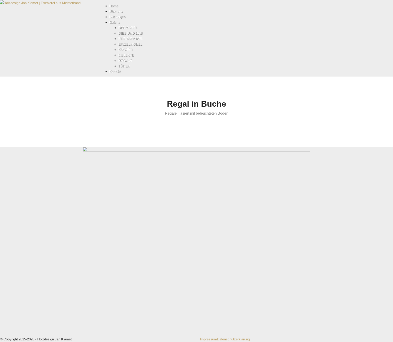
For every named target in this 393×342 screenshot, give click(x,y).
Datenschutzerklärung (233, 339)
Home (113, 6)
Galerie (114, 22)
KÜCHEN (125, 49)
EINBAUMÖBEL (130, 39)
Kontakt (115, 71)
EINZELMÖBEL (130, 44)
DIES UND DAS (130, 33)
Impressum (208, 339)
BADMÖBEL (127, 28)
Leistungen (117, 17)
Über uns (116, 11)
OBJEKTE (126, 55)
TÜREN (124, 66)
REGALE (125, 60)
